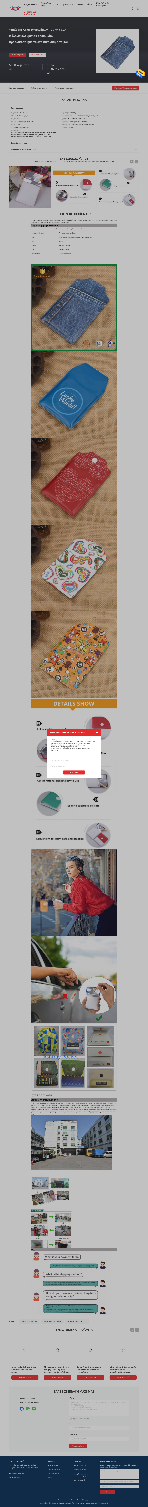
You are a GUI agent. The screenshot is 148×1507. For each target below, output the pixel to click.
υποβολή (74, 773)
